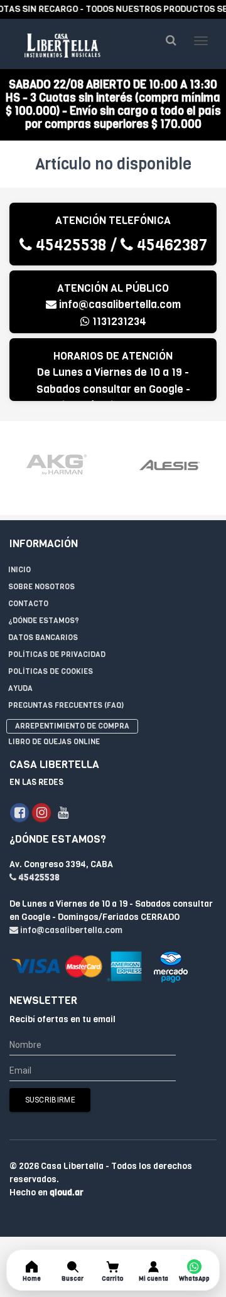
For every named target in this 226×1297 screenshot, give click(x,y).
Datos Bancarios (43, 637)
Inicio (19, 570)
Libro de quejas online (54, 742)
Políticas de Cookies (50, 671)
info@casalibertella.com (120, 304)
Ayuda (20, 688)
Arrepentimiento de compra (72, 726)
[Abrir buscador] (170, 40)
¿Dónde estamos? (43, 621)
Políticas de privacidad (56, 654)
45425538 (69, 245)
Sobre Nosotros (41, 587)
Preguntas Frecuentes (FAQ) (66, 705)
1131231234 (118, 321)
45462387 (170, 245)
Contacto (28, 604)
